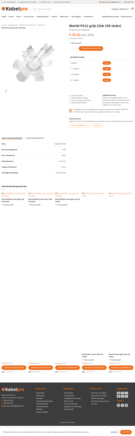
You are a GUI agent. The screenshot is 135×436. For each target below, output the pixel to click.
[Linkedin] (126, 405)
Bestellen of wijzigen (99, 393)
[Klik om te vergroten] (6, 91)
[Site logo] (15, 9)
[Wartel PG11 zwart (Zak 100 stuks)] (94, 272)
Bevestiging (12, 25)
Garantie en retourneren (100, 401)
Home (4, 25)
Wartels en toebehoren (28, 25)
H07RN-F (39, 409)
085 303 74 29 (8, 400)
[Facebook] (118, 405)
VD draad (39, 398)
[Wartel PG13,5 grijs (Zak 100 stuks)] (121, 272)
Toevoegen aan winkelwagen (91, 48)
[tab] (12, 138)
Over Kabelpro (69, 396)
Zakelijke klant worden (72, 398)
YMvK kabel (40, 396)
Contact (94, 404)
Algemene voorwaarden (73, 406)
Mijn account (69, 401)
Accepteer (126, 432)
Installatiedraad (42, 406)
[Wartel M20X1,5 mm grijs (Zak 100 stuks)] (14, 194)
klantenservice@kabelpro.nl (14, 406)
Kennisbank (68, 393)
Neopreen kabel (42, 412)
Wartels (42, 25)
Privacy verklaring (70, 404)
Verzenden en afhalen (99, 396)
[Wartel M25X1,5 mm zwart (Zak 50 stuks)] (40, 194)
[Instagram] (122, 405)
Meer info (114, 432)
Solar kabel (40, 393)
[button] (14, 367)
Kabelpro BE (68, 409)
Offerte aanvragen (97, 398)
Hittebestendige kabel (44, 401)
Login (107, 63)
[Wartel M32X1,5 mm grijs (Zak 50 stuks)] (67, 194)
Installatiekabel (42, 404)
